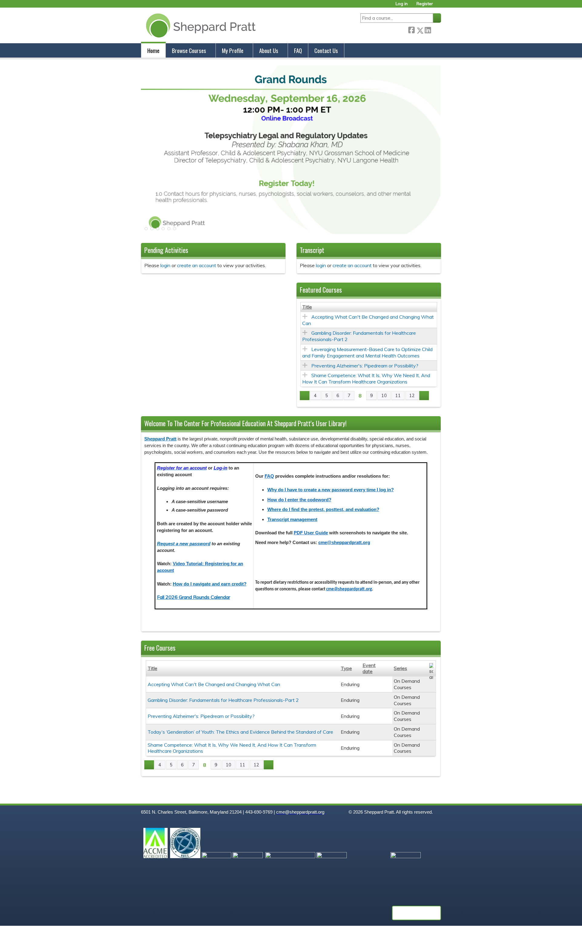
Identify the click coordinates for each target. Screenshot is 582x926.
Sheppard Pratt (160, 438)
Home (153, 50)
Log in (402, 4)
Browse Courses (189, 50)
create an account (196, 265)
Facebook (411, 29)
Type (346, 668)
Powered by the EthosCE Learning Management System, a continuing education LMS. (416, 913)
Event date (369, 668)
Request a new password (183, 543)
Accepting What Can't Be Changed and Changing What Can (214, 684)
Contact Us (326, 50)
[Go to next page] (424, 395)
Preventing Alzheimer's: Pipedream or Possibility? (364, 366)
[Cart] (439, 6)
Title (307, 307)
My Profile (232, 50)
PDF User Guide (311, 532)
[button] (145, 230)
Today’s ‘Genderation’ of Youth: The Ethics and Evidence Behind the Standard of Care (240, 732)
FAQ (298, 50)
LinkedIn (428, 29)
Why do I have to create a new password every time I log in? (330, 489)
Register (424, 4)
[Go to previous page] (304, 395)
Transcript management (292, 519)
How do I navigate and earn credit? (209, 584)
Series (400, 668)
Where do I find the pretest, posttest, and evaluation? (323, 509)
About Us (268, 50)
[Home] (199, 25)
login (165, 265)
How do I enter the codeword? (299, 499)
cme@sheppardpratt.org (344, 542)
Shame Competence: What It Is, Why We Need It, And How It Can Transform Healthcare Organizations (366, 378)
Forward (436, 29)
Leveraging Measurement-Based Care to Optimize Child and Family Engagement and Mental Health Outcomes (367, 352)
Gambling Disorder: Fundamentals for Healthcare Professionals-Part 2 (223, 700)
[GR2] (291, 232)
